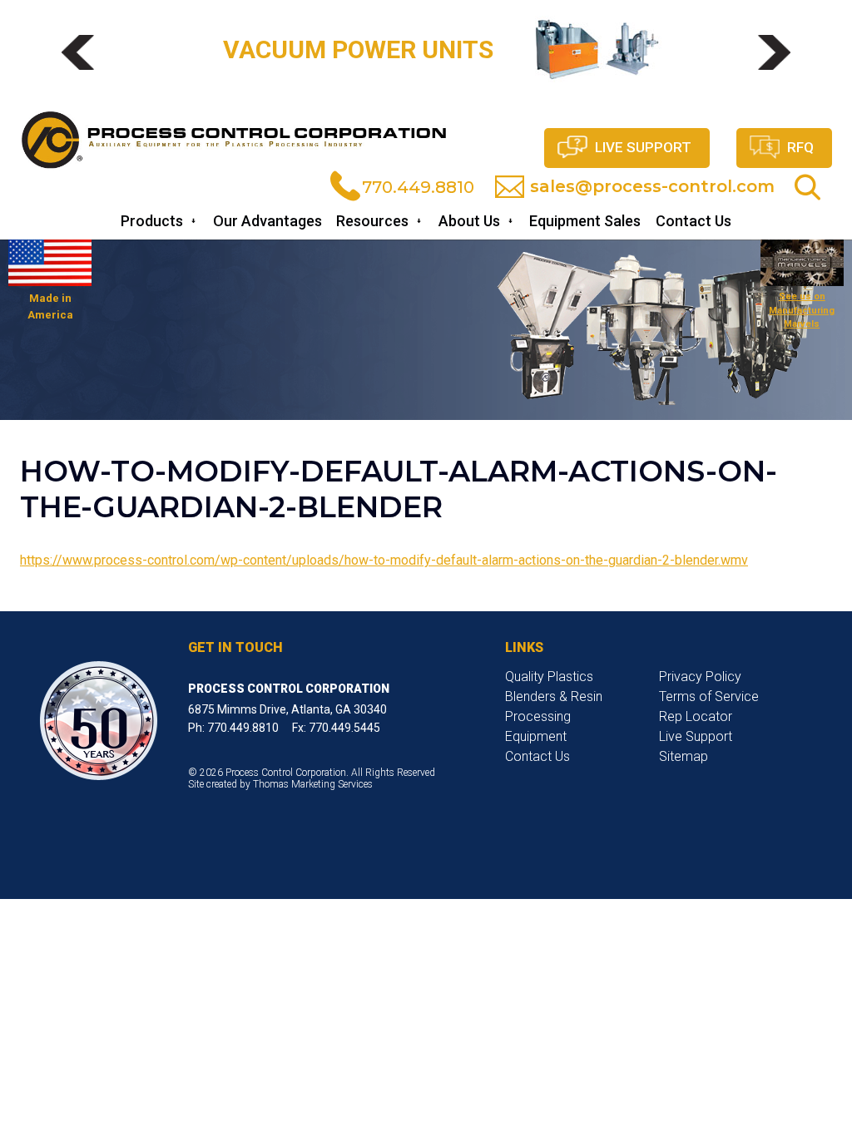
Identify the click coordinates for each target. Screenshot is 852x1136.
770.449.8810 (418, 187)
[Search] (807, 187)
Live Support (643, 147)
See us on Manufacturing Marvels (802, 310)
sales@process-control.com (652, 186)
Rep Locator (695, 716)
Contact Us (537, 756)
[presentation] (78, 52)
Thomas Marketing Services (313, 784)
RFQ (800, 147)
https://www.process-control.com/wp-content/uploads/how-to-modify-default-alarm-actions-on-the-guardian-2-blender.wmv (384, 560)
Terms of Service (709, 696)
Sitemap (683, 756)
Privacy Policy (700, 676)
